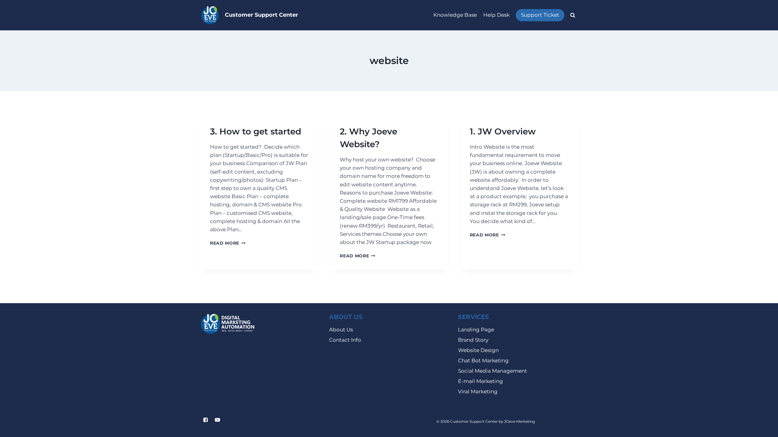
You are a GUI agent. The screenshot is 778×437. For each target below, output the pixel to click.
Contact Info (345, 340)
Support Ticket (540, 15)
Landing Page (476, 330)
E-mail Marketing (480, 381)
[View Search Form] (572, 15)
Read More (228, 243)
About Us (341, 330)
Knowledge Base (455, 15)
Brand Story (473, 340)
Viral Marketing (477, 391)
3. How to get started (255, 131)
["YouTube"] (217, 420)
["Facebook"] (205, 420)
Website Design (478, 350)
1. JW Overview (503, 131)
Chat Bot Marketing (483, 360)
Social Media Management (492, 371)
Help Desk (496, 15)
